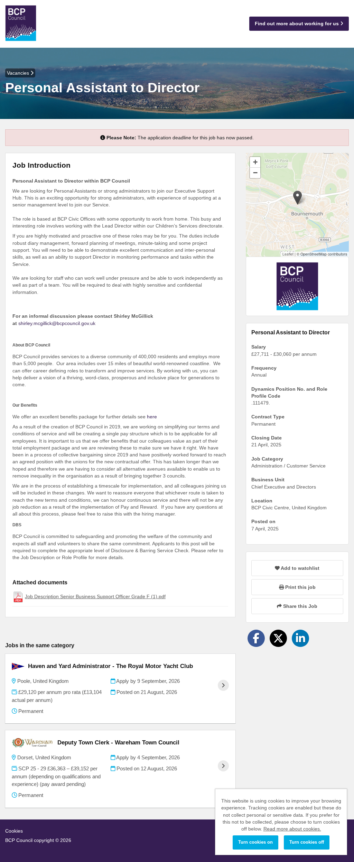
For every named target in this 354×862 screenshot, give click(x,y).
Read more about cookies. (292, 829)
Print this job (300, 587)
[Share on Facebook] (256, 638)
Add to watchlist (299, 568)
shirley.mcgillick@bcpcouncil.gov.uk (56, 323)
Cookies (14, 831)
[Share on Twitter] (278, 638)
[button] (297, 198)
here (151, 416)
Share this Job (299, 606)
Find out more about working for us (297, 23)
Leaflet (288, 254)
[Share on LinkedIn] (300, 638)
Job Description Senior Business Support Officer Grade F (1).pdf (95, 596)
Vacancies (18, 73)
